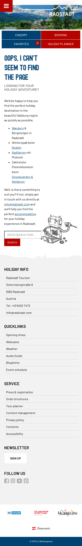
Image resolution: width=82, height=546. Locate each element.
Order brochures (17, 399)
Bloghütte (13, 362)
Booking (61, 35)
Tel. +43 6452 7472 (18, 305)
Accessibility (14, 434)
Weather (12, 348)
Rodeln (16, 147)
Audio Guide (14, 356)
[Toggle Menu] (6, 6)
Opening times (16, 335)
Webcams (12, 342)
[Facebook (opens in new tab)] (7, 482)
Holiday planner (61, 44)
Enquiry (21, 35)
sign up (15, 458)
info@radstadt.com (17, 204)
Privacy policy (15, 420)
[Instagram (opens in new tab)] (13, 482)
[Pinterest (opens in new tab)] (27, 482)
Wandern (18, 128)
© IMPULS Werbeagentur (41, 541)
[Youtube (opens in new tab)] (20, 482)
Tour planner (14, 406)
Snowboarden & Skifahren (22, 179)
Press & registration (19, 392)
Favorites (21, 44)
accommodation (25, 214)
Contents (12, 426)
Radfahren (19, 152)
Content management (20, 413)
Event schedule (16, 369)
